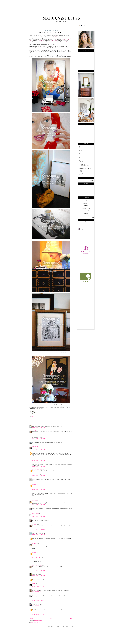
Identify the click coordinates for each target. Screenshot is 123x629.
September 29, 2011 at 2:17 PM (38, 549)
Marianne (34, 507)
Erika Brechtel (86, 205)
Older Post (70, 618)
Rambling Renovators (86, 206)
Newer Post (31, 618)
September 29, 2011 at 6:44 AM (38, 475)
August (81, 170)
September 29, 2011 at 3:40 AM (38, 427)
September (82, 164)
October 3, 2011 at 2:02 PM (38, 605)
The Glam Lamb (35, 588)
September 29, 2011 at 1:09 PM (38, 541)
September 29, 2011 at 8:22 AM (38, 498)
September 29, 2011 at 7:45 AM (38, 489)
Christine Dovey (86, 215)
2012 (80, 158)
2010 (80, 174)
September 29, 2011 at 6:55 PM (38, 570)
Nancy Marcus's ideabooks (85, 229)
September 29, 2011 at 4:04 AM (38, 438)
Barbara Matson (35, 537)
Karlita (33, 572)
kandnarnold (34, 500)
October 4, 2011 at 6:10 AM (38, 614)
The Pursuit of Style (86, 210)
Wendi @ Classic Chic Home (37, 565)
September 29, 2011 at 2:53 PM (38, 555)
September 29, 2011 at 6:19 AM (38, 460)
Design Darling (85, 201)
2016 (80, 153)
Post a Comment (32, 616)
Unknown (34, 484)
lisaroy (33, 531)
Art (32, 416)
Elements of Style (86, 203)
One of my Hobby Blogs (36, 446)
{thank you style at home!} (84, 165)
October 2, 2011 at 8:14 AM (38, 591)
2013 (80, 157)
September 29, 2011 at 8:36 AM (38, 516)
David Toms (34, 441)
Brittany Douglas (72, 626)
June (80, 171)
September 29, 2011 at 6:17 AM (38, 449)
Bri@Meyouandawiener (36, 451)
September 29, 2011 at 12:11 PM (39, 534)
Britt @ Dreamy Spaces (36, 518)
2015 (80, 154)
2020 (80, 147)
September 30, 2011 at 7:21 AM (38, 581)
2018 (80, 150)
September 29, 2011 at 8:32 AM (38, 511)
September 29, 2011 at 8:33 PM (38, 575)
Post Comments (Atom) (38, 620)
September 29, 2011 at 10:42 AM (39, 529)
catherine (34, 491)
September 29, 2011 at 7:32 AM (38, 481)
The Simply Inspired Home (37, 557)
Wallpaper (34, 583)
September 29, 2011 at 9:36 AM (38, 521)
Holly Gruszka (34, 524)
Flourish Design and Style (86, 211)
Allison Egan (34, 430)
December (82, 161)
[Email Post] (34, 416)
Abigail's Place (34, 543)
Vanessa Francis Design (86, 208)
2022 (80, 146)
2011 (80, 160)
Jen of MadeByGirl (35, 602)
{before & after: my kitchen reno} (85, 168)
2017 (80, 151)
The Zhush (86, 200)
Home (51, 618)
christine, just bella (35, 513)
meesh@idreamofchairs (36, 462)
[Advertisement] (86, 264)
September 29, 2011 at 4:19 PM (38, 562)
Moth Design (86, 213)
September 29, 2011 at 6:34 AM (38, 466)
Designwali (34, 424)
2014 (80, 156)
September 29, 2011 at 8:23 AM (38, 504)
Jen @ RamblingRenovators (37, 469)
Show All (93, 217)
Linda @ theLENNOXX (36, 594)
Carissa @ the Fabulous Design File (38, 477)
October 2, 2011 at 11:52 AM (38, 600)
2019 (80, 149)
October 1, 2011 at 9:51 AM (38, 586)
